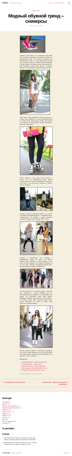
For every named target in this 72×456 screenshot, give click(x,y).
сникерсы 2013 (39, 373)
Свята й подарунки (7, 421)
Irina (34, 25)
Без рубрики (5, 402)
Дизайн (4, 404)
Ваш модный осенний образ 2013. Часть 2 (35, 368)
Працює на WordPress (16, 453)
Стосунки (5, 423)
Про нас (50, 2)
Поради (4, 415)
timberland (48, 117)
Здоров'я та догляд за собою (10, 408)
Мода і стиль (36, 10)
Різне (3, 419)
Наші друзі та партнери (59, 2)
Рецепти (4, 417)
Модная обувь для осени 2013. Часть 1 (34, 370)
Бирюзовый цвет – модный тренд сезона (34, 362)
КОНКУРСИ (5, 410)
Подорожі (5, 413)
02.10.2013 (40, 25)
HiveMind (5, 2)
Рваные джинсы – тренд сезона (31, 364)
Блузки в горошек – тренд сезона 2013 (33, 366)
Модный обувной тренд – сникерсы (28, 373)
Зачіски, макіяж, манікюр (9, 406)
